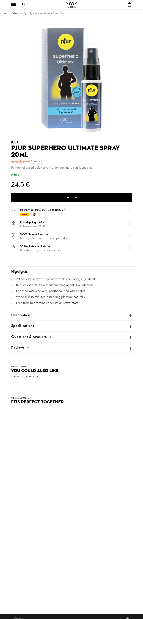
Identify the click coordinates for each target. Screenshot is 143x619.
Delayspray (17, 13)
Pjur (26, 13)
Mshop (6, 13)
